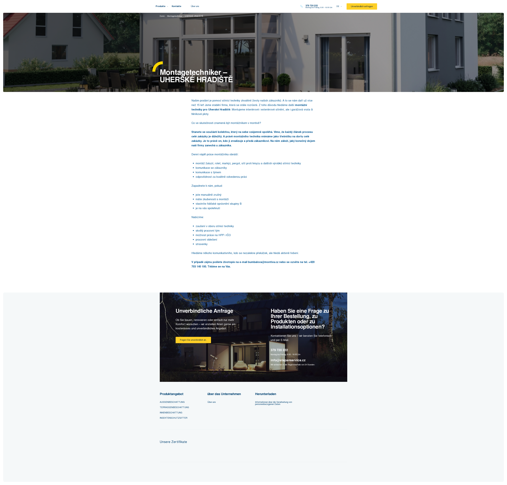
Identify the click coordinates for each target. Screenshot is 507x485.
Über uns (195, 6)
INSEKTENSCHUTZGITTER (173, 418)
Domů (162, 16)
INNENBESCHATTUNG (171, 412)
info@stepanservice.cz (288, 360)
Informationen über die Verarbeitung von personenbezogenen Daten (273, 403)
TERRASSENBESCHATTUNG (174, 407)
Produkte (160, 6)
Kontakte (176, 6)
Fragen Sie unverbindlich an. (193, 340)
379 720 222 (312, 5)
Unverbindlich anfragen (362, 6)
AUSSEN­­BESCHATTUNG (172, 402)
